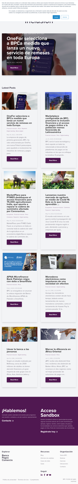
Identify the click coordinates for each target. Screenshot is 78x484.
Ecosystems (10, 214)
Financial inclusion (12, 34)
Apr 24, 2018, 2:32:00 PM (53, 290)
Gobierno (3, 64)
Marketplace (3, 99)
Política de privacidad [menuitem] (9, 479)
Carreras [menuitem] (62, 461)
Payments (24, 34)
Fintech (3, 48)
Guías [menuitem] (42, 464)
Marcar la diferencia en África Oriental (58, 350)
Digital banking (32, 34)
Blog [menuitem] (42, 455)
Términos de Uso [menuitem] (23, 479)
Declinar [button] (65, 17)
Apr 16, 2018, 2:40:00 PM (14, 358)
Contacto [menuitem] (63, 467)
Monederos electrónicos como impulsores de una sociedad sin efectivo (57, 280)
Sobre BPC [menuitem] (63, 455)
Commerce (10, 217)
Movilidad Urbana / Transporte (3, 74)
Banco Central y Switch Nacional (3, 89)
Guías (3, 38)
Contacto (3, 35)
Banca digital (40, 34)
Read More (14, 68)
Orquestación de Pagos (3, 142)
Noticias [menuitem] (62, 458)
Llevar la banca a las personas (18, 350)
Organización (3, 58)
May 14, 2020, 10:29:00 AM (53, 214)
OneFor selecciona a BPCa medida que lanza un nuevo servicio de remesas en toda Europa (19, 120)
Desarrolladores (2, 478)
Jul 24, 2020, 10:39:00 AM (53, 139)
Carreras (3, 24)
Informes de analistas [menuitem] (47, 458)
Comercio (7, 460)
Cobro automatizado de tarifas (3, 119)
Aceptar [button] (56, 17)
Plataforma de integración (3, 131)
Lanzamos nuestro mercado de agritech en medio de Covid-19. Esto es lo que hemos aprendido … (57, 199)
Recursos (3, 53)
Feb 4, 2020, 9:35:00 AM (14, 288)
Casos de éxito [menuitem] (45, 461)
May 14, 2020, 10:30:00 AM (15, 221)
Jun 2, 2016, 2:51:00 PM (52, 358)
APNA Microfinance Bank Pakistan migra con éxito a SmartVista (19, 279)
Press (19, 34)
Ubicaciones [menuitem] (64, 464)
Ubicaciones (3, 30)
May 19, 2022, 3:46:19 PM (14, 62)
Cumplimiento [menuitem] (34, 479)
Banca (5, 455)
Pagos (5, 457)
